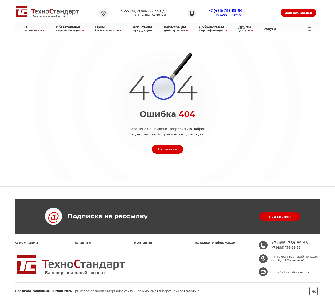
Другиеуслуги (244, 28)
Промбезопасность (107, 28)
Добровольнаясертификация (211, 28)
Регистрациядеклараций (175, 28)
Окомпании (33, 28)
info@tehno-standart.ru (290, 272)
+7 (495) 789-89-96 (225, 10)
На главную (167, 149)
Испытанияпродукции (142, 28)
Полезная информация (214, 242)
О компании (26, 242)
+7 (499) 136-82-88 (229, 15)
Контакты (143, 242)
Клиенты (83, 242)
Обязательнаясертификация (68, 28)
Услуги (270, 29)
